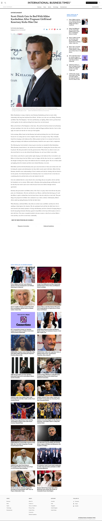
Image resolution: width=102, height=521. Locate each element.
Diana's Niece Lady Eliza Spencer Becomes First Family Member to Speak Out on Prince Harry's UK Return (48, 308)
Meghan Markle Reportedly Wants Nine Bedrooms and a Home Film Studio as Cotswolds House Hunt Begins (47, 489)
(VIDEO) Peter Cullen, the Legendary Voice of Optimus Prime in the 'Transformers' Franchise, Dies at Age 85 (49, 353)
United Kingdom (54, 507)
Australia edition (95, 7)
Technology (55, 7)
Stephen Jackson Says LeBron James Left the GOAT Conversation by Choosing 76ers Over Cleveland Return (48, 399)
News (45, 7)
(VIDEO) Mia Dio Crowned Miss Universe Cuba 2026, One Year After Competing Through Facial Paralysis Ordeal (23, 444)
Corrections (31, 512)
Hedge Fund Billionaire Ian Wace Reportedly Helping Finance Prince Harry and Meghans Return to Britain (48, 286)
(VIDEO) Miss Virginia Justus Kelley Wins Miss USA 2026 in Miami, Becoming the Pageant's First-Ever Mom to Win (23, 353)
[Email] (57, 29)
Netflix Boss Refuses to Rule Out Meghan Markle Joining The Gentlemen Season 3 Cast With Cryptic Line (49, 331)
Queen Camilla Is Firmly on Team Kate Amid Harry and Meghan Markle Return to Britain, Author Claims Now (22, 308)
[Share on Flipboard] (52, 29)
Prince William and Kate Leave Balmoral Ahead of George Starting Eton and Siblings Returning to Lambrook (22, 286)
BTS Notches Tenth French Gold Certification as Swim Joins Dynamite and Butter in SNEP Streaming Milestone (49, 467)
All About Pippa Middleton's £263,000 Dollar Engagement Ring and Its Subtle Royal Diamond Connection (48, 376)
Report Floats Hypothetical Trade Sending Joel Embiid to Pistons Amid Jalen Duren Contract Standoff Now (22, 421)
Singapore (53, 505)
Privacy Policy (32, 507)
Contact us (31, 503)
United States (53, 510)
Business (39, 7)
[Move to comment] (60, 29)
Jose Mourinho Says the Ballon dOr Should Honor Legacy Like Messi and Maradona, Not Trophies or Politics (49, 444)
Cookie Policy (31, 510)
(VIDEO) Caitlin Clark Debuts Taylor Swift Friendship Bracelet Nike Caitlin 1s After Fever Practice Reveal (23, 399)
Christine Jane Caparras (18, 28)
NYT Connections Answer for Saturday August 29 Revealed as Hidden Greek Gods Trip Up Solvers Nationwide (22, 331)
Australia (53, 501)
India (52, 503)
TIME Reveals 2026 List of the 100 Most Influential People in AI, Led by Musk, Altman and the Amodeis (22, 376)
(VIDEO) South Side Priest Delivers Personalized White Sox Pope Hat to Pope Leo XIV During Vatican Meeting (22, 467)
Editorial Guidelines (49, 226)
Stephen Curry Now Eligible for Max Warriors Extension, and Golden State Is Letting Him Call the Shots (49, 421)
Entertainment (63, 7)
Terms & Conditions (33, 505)
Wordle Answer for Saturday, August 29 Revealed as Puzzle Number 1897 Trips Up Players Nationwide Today (22, 489)
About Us (31, 501)
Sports (49, 7)
